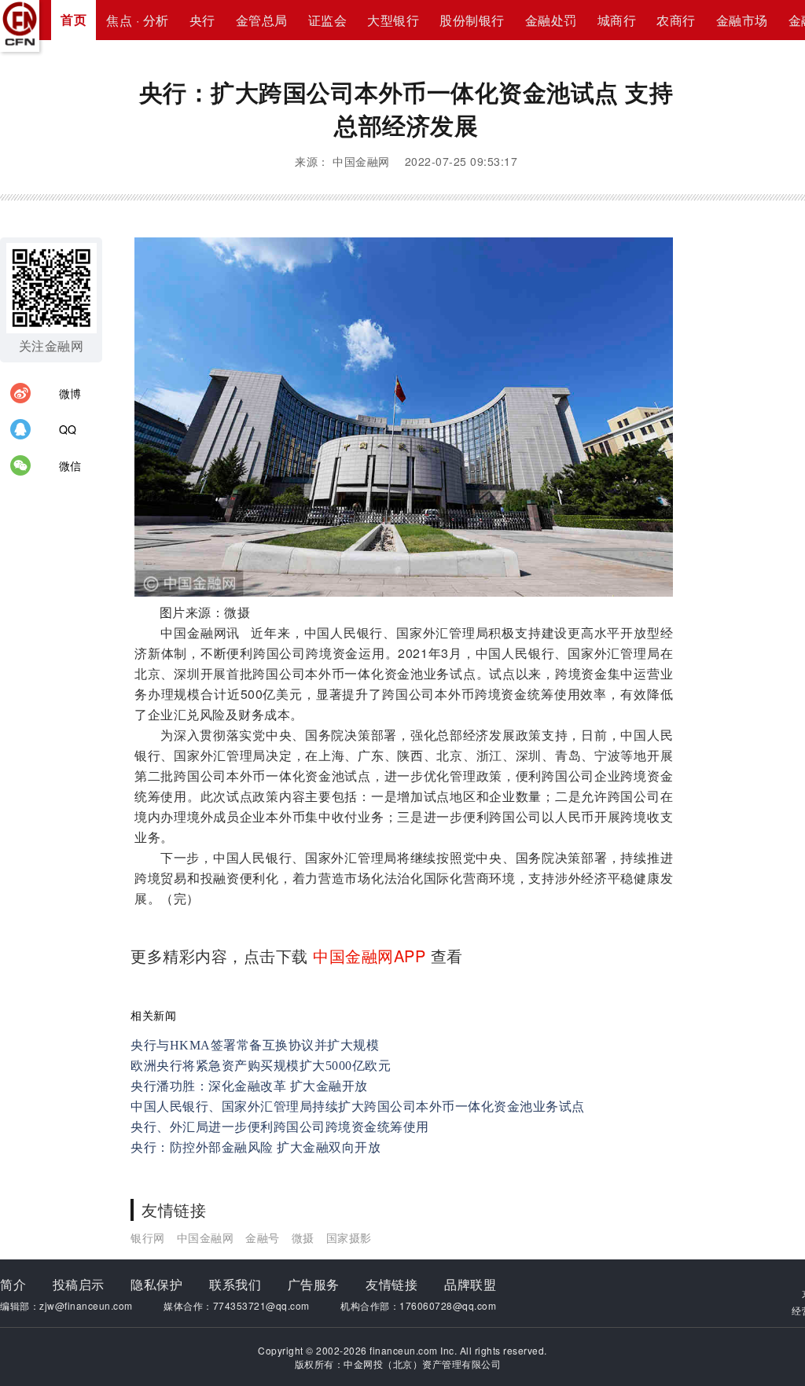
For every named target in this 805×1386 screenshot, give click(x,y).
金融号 (262, 1237)
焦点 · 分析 (137, 20)
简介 (13, 1284)
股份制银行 (472, 20)
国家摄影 (349, 1237)
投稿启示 (79, 1284)
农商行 (676, 20)
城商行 (617, 20)
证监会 (327, 20)
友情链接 (391, 1284)
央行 (202, 20)
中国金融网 (205, 1237)
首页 (73, 19)
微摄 (303, 1237)
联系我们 (235, 1284)
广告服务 (314, 1284)
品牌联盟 (470, 1284)
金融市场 (742, 20)
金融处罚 (551, 20)
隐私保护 (156, 1284)
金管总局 (262, 20)
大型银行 (393, 20)
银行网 (147, 1237)
